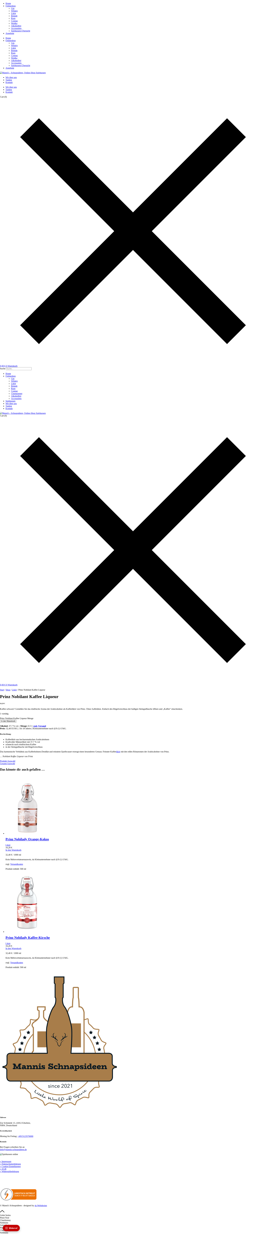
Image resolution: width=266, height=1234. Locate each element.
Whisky (14, 11)
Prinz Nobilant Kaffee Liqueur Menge (16, 718)
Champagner (16, 393)
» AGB (3, 1169)
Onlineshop (11, 6)
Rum (13, 18)
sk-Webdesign (41, 1205)
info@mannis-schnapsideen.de (13, 1149)
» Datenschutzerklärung (10, 1164)
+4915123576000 (25, 1136)
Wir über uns (11, 77)
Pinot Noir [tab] (4, 1218)
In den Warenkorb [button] (13, 850)
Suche (2, 368)
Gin (12, 8)
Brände (14, 16)
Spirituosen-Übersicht (20, 31)
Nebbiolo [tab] (4, 1223)
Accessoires (16, 28)
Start (2, 690)
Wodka (14, 23)
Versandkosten (16, 864)
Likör (13, 13)
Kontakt (9, 82)
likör (118, 751)
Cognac (14, 21)
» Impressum (5, 1161)
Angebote (10, 33)
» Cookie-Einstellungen (10, 1166)
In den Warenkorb (8, 721)
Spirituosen (10, 401)
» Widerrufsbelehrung (9, 1171)
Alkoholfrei (16, 26)
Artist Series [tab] (5, 1215)
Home (8, 3)
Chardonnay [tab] (5, 1220)
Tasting (9, 80)
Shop (8, 690)
